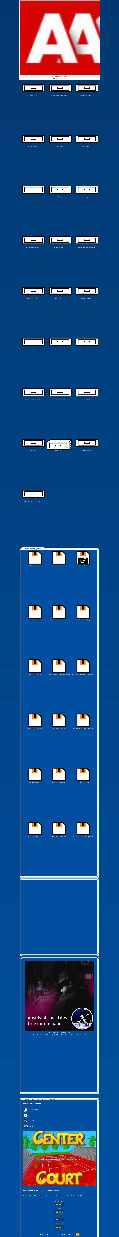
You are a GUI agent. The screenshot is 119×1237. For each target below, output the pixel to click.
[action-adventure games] (59, 84)
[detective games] (59, 185)
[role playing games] (59, 388)
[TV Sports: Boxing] (83, 767)
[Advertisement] (48, 893)
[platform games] (85, 337)
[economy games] (85, 185)
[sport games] (59, 439)
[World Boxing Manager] (59, 821)
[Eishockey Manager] (35, 605)
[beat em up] (59, 135)
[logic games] (59, 287)
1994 (32, 1115)
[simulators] (32, 439)
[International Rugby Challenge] (59, 659)
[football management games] (85, 236)
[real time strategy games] (32, 388)
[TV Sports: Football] (35, 821)
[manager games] (85, 287)
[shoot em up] (85, 388)
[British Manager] (59, 551)
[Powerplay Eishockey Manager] (83, 713)
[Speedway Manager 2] (35, 767)
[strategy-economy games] (32, 490)
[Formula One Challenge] (83, 605)
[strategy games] (85, 439)
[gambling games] (32, 287)
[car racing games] (32, 185)
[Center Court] (83, 551)
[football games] (59, 236)
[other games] (59, 337)
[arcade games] (32, 135)
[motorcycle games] (32, 337)
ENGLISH (63, 78)
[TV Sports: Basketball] (59, 767)
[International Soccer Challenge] (83, 659)
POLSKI (55, 78)
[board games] (85, 135)
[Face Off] (59, 605)
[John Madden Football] (59, 713)
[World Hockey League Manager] (83, 821)
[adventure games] (85, 84)
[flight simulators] (32, 236)
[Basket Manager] (35, 551)
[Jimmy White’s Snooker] (35, 713)
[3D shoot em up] (32, 84)
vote (77, 1234)
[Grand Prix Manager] (35, 659)
